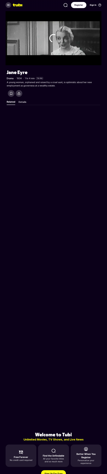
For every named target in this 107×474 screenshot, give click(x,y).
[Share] (19, 93)
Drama (10, 78)
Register (78, 5)
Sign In (93, 5)
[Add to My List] (11, 93)
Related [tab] (11, 101)
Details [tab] (22, 102)
